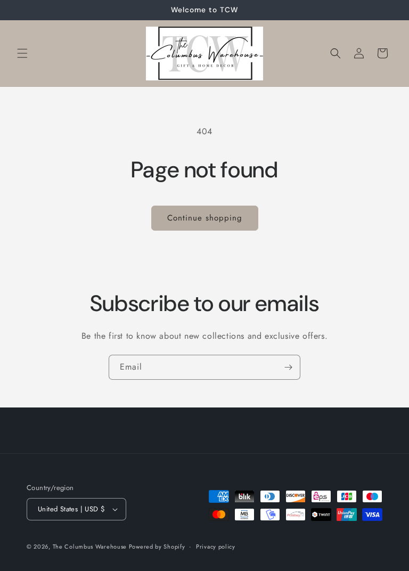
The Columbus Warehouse (91, 546)
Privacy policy (215, 546)
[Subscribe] (288, 367)
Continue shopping (204, 218)
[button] (22, 53)
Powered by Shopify (157, 546)
